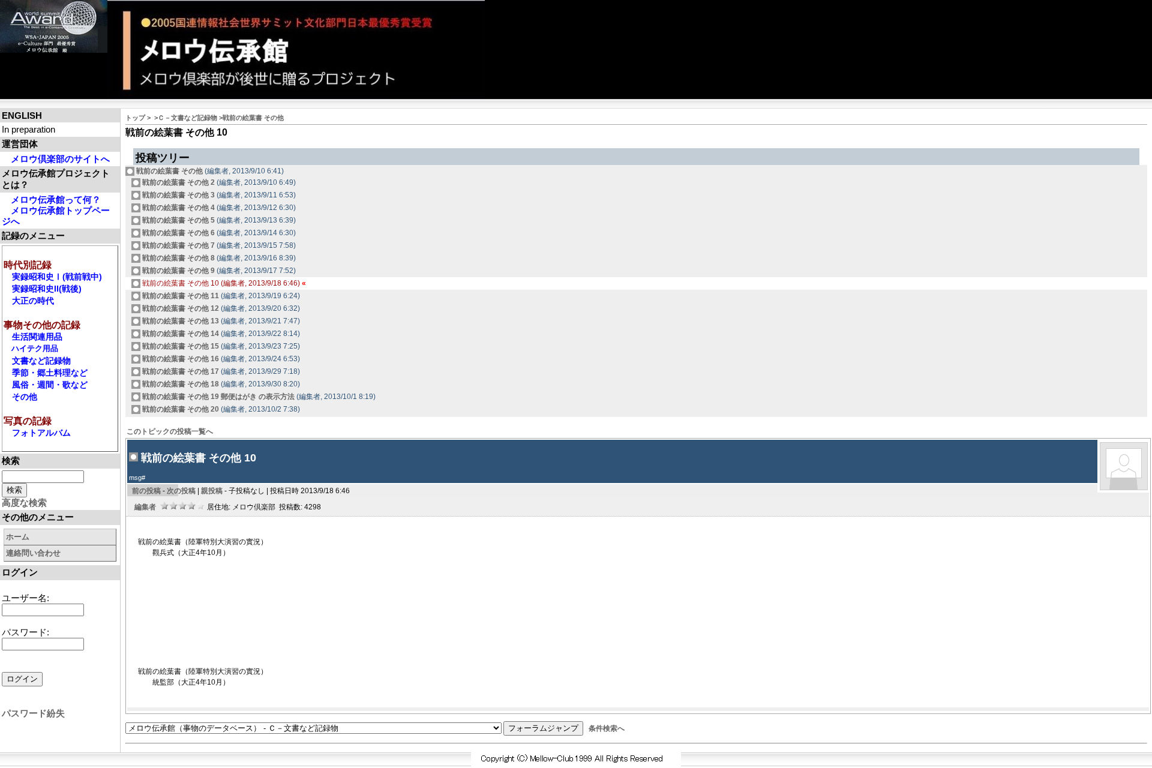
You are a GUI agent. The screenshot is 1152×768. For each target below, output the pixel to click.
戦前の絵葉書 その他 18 (179, 384)
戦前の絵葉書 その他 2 (177, 182)
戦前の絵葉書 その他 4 (177, 207)
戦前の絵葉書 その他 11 (179, 296)
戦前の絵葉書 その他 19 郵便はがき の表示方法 (217, 396)
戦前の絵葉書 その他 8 (177, 258)
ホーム (17, 536)
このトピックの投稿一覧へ (170, 431)
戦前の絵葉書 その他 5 (177, 220)
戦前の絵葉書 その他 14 (179, 333)
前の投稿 (146, 491)
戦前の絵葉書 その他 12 (179, 308)
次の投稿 (181, 491)
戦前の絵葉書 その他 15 (179, 346)
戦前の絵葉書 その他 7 (177, 245)
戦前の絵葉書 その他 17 (179, 371)
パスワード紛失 (33, 713)
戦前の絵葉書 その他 (253, 117)
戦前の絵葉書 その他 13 (179, 321)
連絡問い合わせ (33, 552)
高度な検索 (24, 502)
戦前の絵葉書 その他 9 (177, 270)
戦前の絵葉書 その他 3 (177, 195)
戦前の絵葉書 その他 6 (177, 233)
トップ (135, 117)
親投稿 (212, 491)
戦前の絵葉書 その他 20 (179, 409)
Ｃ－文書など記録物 (187, 117)
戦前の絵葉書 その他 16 (179, 359)
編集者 (145, 507)
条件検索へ (607, 728)
